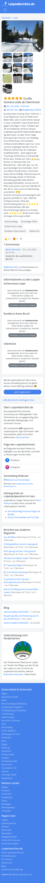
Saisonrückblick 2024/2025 (16, 622)
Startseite (6, 17)
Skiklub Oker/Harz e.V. (22, 874)
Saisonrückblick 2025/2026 (16, 611)
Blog (6, 607)
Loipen (5, 819)
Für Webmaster (9, 856)
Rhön (4, 741)
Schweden (6, 810)
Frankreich (7, 794)
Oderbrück (34, 231)
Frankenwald (8, 713)
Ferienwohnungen (10, 843)
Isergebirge (7, 797)
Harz (16, 17)
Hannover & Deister (11, 720)
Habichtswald (8, 717)
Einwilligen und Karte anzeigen (23, 305)
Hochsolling (7, 727)
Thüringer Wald (9, 774)
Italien (4, 800)
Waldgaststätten (9, 836)
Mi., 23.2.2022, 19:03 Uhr (18, 106)
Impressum (7, 862)
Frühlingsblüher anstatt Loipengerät (21, 544)
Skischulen (7, 830)
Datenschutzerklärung (12, 869)
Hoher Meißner (9, 730)
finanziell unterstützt (13, 674)
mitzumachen (22, 437)
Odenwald (6, 737)
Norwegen (6, 804)
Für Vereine (7, 859)
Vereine (5, 826)
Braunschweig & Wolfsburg (14, 703)
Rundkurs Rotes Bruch (15, 231)
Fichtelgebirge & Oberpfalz (14, 710)
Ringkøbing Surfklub (31, 109)
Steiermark (7, 764)
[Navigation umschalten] (5, 9)
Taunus (5, 771)
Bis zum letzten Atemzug (15, 572)
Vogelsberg (7, 778)
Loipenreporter (9, 823)
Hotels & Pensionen (11, 840)
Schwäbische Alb (9, 761)
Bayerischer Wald (10, 697)
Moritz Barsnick (13, 249)
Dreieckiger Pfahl (29, 221)
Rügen (5, 744)
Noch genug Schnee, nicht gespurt (20, 551)
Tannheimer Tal (9, 768)
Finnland (6, 790)
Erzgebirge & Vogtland (12, 707)
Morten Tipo (12, 109)
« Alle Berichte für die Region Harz (18, 400)
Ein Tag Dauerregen (13, 565)
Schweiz (5, 757)
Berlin (4, 700)
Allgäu (4, 693)
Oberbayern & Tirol (11, 734)
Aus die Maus (10, 537)
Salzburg (6, 747)
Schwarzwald (8, 754)
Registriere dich (11, 267)
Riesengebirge (8, 807)
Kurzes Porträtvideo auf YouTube (23, 517)
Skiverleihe (7, 833)
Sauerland (6, 751)
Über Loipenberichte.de (13, 852)
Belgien (5, 787)
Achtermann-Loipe (13, 226)
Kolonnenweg (11, 221)
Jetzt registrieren (22, 392)
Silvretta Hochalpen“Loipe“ (16, 558)
